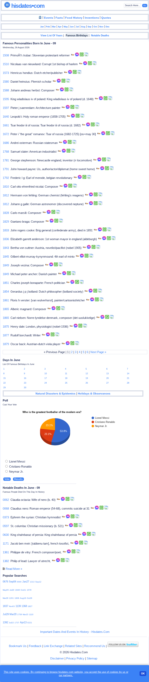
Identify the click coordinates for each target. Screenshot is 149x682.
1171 (6, 543)
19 (87, 378)
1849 (6, 265)
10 (45, 373)
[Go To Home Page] (40, 17)
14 (128, 373)
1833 (6, 230)
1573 (6, 72)
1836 (6, 239)
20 (107, 378)
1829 (6, 221)
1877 (6, 335)
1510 (6, 64)
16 (25, 378)
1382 (6, 561)
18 (66, 378)
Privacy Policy (75, 658)
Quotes (106, 17)
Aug (83, 26)
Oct (95, 26)
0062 (6, 499)
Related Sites (73, 646)
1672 (6, 134)
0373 (6, 517)
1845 (6, 256)
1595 (6, 99)
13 (107, 373)
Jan (42, 26)
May (66, 26)
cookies (114, 672)
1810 (6, 186)
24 (45, 383)
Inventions (92, 17)
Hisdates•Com (27, 6)
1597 (6, 107)
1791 (6, 169)
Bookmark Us (18, 646)
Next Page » (98, 352)
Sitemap (92, 658)
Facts (59, 17)
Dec (107, 26)
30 (25, 387)
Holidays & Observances (94, 393)
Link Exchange (53, 646)
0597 (6, 526)
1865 (6, 309)
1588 (6, 90)
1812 (6, 195)
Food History (73, 17)
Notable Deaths (100, 35)
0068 (6, 508)
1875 (6, 326)
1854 (6, 291)
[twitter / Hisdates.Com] (123, 646)
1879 (6, 344)
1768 (6, 151)
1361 (6, 552)
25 (66, 383)
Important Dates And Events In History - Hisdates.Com (75, 631)
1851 (6, 282)
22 (4, 383)
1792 (6, 177)
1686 (6, 142)
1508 (6, 55)
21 (128, 378)
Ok (143, 673)
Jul (77, 26)
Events (48, 17)
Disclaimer (57, 658)
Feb (48, 26)
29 (4, 387)
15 (4, 378)
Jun (72, 26)
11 (66, 373)
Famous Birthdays (77, 35)
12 (87, 373)
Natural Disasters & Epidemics (55, 393)
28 (128, 383)
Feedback (35, 646)
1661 (6, 125)
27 (107, 383)
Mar (54, 26)
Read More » (14, 568)
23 (25, 383)
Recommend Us (94, 646)
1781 (6, 160)
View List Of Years (51, 35)
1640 (6, 116)
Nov (101, 26)
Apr (60, 26)
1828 (6, 212)
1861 (6, 300)
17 (45, 378)
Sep (89, 26)
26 (87, 383)
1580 (6, 81)
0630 (6, 534)
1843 (6, 247)
